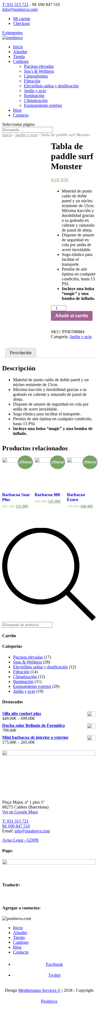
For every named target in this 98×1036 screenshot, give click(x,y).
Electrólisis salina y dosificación (51, 86)
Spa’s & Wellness (39, 71)
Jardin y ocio (26, 135)
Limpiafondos (36, 76)
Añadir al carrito (71, 315)
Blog (17, 110)
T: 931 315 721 (15, 4)
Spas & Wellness (27, 662)
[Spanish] (5, 896)
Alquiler (20, 51)
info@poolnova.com (32, 831)
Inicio (18, 46)
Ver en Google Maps (20, 812)
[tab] (20, 353)
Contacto (21, 115)
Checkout (21, 23)
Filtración (32, 81)
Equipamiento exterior (43, 105)
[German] (26, 896)
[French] (19, 896)
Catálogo (21, 61)
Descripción (21, 352)
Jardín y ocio (35, 90)
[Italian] (33, 896)
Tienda (19, 56)
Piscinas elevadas (39, 66)
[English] (12, 896)
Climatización (36, 100)
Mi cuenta (21, 18)
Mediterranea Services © (39, 990)
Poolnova (49, 1001)
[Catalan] (41, 896)
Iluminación (34, 95)
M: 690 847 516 (16, 826)
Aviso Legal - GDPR (20, 840)
